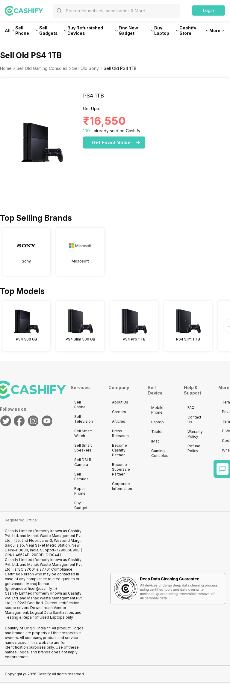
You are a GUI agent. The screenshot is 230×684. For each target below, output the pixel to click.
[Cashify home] (29, 10)
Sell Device (155, 390)
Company (118, 387)
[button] (208, 10)
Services (80, 387)
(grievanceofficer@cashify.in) (31, 588)
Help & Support (192, 390)
